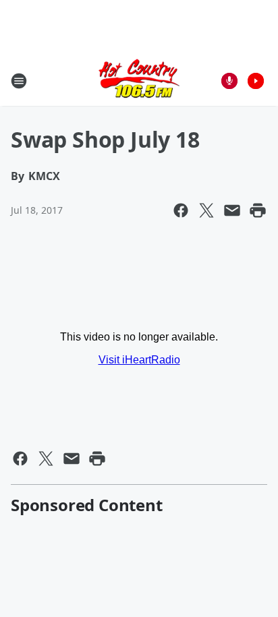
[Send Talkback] (229, 81)
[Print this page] (257, 210)
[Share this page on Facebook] (180, 210)
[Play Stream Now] (256, 81)
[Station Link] (139, 80)
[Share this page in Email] (232, 210)
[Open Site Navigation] (19, 81)
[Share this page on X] (206, 210)
